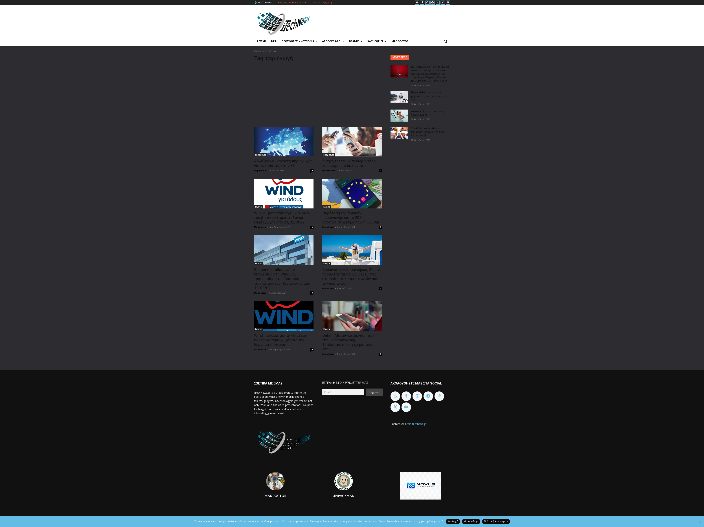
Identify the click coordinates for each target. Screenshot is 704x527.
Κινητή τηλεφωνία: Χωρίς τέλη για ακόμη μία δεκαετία (349, 163)
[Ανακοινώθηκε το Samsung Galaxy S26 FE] (399, 116)
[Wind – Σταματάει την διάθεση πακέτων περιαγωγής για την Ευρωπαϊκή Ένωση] (284, 316)
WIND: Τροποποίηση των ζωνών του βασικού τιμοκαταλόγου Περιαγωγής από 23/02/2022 (281, 217)
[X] (443, 3)
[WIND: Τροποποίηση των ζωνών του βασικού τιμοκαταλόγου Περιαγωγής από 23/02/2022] (284, 193)
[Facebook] (422, 3)
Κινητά (258, 207)
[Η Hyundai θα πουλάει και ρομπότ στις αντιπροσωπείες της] (399, 97)
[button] (445, 41)
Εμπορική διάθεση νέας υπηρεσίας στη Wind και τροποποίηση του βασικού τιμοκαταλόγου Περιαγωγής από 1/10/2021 (282, 278)
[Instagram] (427, 3)
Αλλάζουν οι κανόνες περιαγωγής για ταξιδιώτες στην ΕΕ (283, 163)
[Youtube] (448, 3)
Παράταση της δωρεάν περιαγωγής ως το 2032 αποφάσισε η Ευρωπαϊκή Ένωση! (350, 217)
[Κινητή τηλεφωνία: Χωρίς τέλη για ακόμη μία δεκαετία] (352, 141)
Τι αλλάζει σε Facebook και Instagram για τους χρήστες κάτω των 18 (427, 132)
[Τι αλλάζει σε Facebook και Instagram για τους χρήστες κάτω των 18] (399, 133)
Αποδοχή (453, 521)
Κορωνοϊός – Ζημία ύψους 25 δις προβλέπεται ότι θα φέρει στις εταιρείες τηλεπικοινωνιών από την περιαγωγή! (351, 276)
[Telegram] (432, 3)
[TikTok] (438, 3)
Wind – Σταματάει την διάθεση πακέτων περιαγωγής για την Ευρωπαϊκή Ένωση (280, 340)
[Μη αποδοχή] (699, 521)
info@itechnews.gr (415, 424)
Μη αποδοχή (471, 521)
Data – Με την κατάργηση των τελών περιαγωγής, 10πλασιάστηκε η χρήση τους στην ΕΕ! (348, 342)
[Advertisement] (318, 92)
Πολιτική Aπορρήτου (496, 521)
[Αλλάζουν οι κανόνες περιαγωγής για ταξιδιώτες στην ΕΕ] (284, 141)
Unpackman (260, 170)
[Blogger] (417, 3)
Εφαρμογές (260, 155)
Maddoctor (260, 227)
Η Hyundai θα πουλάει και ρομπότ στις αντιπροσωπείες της (428, 96)
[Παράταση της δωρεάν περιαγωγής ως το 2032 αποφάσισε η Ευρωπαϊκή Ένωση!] (352, 193)
